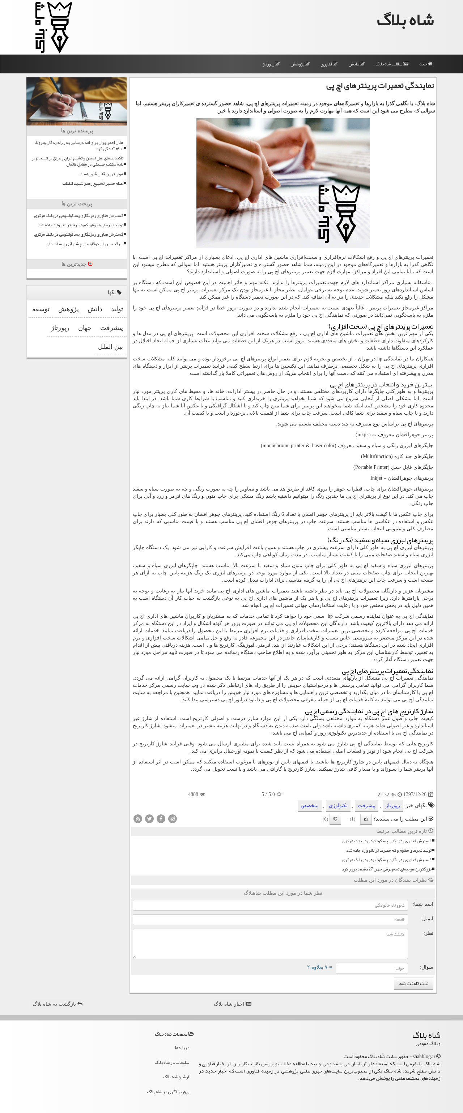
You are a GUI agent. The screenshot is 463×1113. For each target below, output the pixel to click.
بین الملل (110, 346)
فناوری (326, 64)
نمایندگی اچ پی (327, 315)
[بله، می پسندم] (366, 819)
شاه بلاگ (405, 19)
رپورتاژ (269, 64)
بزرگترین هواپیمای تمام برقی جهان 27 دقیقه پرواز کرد (387, 869)
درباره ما (182, 1047)
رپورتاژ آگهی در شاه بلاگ (168, 1091)
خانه (423, 64)
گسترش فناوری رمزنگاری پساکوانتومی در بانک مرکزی (387, 841)
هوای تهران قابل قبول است (101, 174)
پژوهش (297, 64)
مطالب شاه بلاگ (389, 64)
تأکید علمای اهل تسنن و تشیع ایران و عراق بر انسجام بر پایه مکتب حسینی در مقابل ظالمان (77, 161)
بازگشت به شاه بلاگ (55, 1004)
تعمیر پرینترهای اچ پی (290, 271)
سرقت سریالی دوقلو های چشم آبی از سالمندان (84, 244)
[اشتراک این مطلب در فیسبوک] (161, 818)
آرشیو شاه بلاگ (176, 1077)
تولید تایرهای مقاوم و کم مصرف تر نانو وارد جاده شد (389, 850)
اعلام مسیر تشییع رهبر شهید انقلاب (92, 183)
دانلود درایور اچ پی (240, 699)
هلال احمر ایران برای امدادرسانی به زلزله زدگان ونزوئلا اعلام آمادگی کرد (78, 145)
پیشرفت (366, 805)
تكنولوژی (338, 805)
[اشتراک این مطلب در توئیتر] (149, 818)
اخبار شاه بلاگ (230, 1004)
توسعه (41, 309)
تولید (117, 309)
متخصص (310, 805)
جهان (85, 327)
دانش (354, 64)
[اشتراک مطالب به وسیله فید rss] (138, 818)
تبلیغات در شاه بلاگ (171, 1062)
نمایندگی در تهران (380, 358)
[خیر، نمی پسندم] (335, 819)
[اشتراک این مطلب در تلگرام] (172, 818)
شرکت (338, 616)
